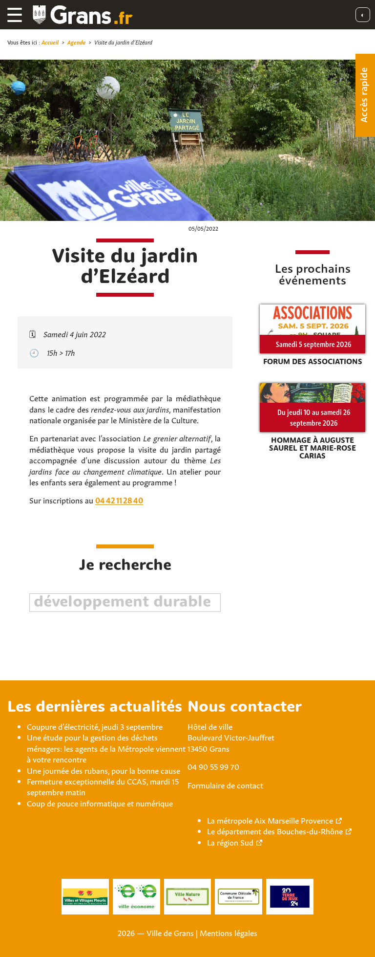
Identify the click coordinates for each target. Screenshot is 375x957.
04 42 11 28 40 (119, 499)
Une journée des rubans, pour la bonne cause (103, 769)
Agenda (76, 41)
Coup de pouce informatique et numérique (100, 802)
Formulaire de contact (225, 784)
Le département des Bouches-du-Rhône (275, 830)
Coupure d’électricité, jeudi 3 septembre (95, 725)
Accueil (50, 41)
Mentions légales (228, 932)
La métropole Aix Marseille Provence (270, 819)
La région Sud (230, 841)
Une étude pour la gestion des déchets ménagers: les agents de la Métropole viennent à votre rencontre (106, 747)
